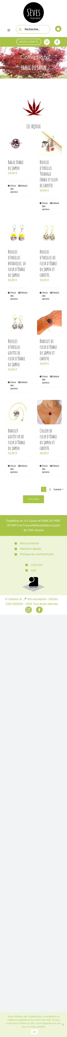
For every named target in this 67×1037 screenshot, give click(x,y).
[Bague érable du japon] (17, 143)
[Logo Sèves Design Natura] (33, 3)
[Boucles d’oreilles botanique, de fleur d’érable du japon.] (17, 233)
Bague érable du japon (16, 165)
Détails (24, 186)
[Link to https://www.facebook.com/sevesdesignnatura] (57, 42)
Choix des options (13, 189)
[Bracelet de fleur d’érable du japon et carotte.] (49, 322)
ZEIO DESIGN (14, 604)
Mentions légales (30, 548)
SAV (33, 570)
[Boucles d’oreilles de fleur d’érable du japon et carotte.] (49, 233)
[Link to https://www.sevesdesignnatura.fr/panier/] (58, 29)
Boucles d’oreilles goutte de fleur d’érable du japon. (16, 352)
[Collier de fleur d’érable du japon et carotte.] (49, 412)
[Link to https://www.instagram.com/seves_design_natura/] (47, 42)
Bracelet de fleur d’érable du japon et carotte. (48, 350)
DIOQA (53, 599)
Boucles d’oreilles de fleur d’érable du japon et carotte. (48, 263)
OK (34, 1032)
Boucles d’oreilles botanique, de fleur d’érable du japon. (17, 263)
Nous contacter (29, 543)
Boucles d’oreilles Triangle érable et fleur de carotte (49, 173)
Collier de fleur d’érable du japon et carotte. (48, 439)
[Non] (62, 1024)
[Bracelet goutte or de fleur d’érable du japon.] (17, 412)
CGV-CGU (37, 565)
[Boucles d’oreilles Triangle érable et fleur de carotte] (49, 143)
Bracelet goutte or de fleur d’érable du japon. (16, 439)
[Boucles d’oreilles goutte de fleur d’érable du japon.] (17, 322)
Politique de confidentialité (37, 554)
